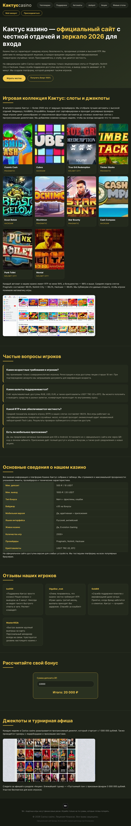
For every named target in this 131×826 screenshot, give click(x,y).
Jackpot (91, 5)
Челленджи (45, 5)
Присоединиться (32, 13)
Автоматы (77, 5)
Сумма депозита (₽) (47, 678)
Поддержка (61, 5)
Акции (104, 5)
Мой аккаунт (11, 13)
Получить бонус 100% (40, 78)
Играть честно (14, 78)
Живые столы (119, 5)
